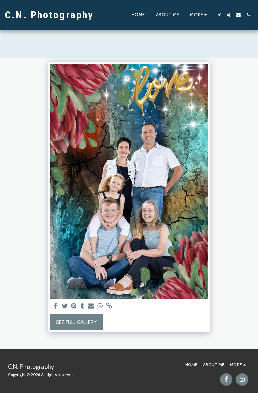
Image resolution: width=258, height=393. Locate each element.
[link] (109, 306)
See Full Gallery (76, 322)
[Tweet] (65, 306)
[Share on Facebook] (56, 306)
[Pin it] (74, 306)
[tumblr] (82, 306)
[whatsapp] (100, 306)
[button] (218, 15)
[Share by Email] (91, 306)
